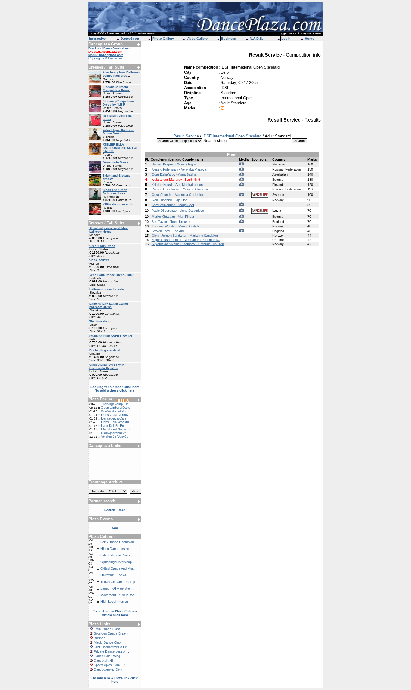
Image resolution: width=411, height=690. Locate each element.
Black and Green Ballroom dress (115, 191)
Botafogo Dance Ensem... (112, 633)
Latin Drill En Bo (112, 425)
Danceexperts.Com (108, 669)
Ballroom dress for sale (106, 289)
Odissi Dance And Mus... (118, 568)
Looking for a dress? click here (114, 387)
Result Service (186, 136)
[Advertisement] (115, 461)
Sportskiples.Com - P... (110, 665)
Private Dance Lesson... (111, 651)
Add (115, 528)
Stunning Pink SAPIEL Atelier (110, 335)
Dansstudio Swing (107, 656)
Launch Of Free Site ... (117, 588)
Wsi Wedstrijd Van (114, 411)
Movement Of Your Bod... (118, 595)
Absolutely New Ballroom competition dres (121, 74)
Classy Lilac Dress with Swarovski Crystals (106, 366)
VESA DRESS (99, 260)
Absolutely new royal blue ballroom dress (108, 229)
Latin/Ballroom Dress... (117, 555)
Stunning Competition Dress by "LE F (118, 103)
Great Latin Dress (115, 162)
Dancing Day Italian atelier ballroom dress (108, 305)
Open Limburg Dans (115, 407)
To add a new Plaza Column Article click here (115, 613)
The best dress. (100, 321)
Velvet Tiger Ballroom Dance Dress (118, 131)
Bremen (99, 638)
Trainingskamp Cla (114, 404)
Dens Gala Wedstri (115, 422)
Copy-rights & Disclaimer (105, 58)
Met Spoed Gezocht (115, 429)
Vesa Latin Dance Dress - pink (111, 274)
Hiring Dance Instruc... (116, 548)
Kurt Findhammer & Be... (112, 647)
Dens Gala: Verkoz (115, 415)
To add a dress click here (114, 390)
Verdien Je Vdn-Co (114, 436)
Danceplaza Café (113, 418)
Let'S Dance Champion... (118, 542)
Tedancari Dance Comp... (119, 582)
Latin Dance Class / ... (110, 629)
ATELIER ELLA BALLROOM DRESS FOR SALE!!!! (120, 148)
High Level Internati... (115, 601)
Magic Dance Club (107, 642)
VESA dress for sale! (118, 204)
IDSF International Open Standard (231, 136)
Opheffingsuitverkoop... (117, 562)
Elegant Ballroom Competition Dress (116, 88)
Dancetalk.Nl (103, 660)
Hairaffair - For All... (114, 575)
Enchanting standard (104, 350)
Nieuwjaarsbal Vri (113, 433)
